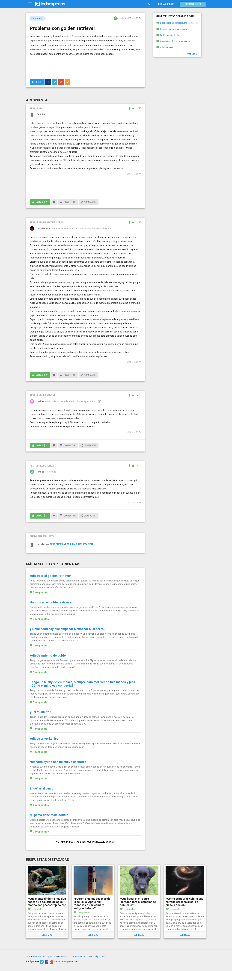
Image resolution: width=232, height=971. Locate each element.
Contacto (63, 956)
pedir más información (79, 544)
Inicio (28, 956)
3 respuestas (41, 592)
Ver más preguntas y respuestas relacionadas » (85, 842)
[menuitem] (48, 82)
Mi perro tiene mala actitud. (49, 815)
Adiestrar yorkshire (44, 739)
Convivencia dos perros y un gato (175, 41)
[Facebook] (46, 961)
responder (56, 544)
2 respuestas (41, 805)
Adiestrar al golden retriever (50, 576)
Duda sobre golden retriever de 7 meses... (179, 23)
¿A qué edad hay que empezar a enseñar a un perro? (67, 629)
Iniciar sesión (166, 4)
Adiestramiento (167, 47)
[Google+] (51, 961)
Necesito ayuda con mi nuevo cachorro (58, 762)
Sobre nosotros (38, 956)
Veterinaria (36, 18)
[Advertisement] (85, 65)
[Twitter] (41, 961)
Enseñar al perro (42, 788)
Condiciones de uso (77, 956)
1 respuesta (40, 645)
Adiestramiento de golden (48, 655)
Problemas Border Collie (171, 35)
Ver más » (192, 54)
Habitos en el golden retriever (51, 602)
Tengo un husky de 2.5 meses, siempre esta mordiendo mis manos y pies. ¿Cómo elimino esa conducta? (83, 683)
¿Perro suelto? (40, 712)
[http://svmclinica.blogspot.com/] (99, 401)
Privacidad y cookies (97, 956)
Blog (56, 956)
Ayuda (49, 956)
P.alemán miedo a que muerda (173, 29)
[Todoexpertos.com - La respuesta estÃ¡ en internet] (50, 4)
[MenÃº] (30, 4)
